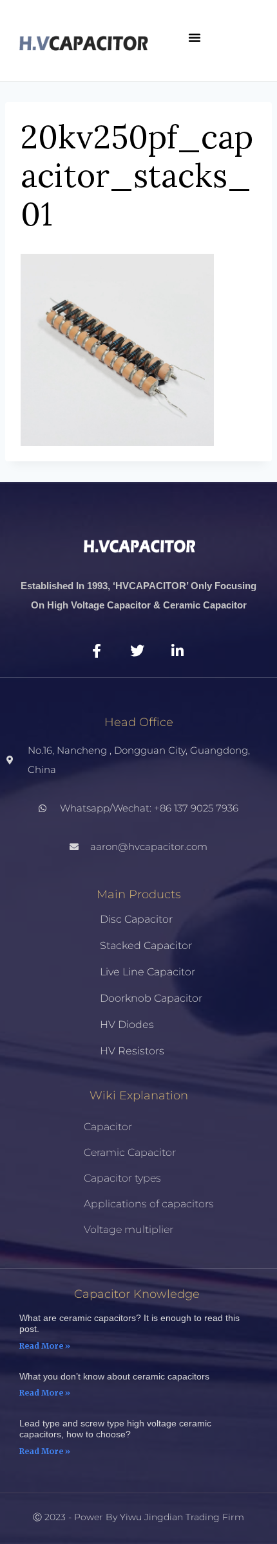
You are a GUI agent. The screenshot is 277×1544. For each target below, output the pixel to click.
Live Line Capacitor (147, 972)
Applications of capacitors (149, 1204)
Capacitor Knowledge (137, 1294)
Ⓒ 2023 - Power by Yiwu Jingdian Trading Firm (138, 1517)
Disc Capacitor (136, 919)
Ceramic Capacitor (130, 1152)
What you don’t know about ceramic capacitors (114, 1376)
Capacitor (108, 1127)
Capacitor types (122, 1178)
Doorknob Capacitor (151, 998)
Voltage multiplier (128, 1229)
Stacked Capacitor (146, 945)
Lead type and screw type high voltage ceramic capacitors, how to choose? (115, 1428)
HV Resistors (132, 1051)
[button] (194, 37)
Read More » (44, 1346)
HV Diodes (127, 1024)
